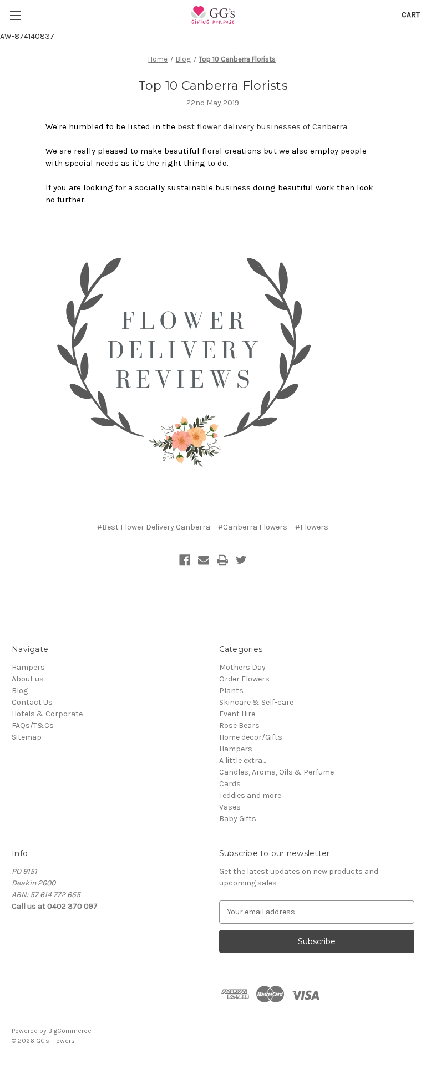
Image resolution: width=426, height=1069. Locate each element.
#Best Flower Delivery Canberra (153, 527)
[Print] (222, 560)
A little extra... (242, 760)
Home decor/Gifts (250, 737)
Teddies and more (250, 795)
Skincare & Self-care (256, 702)
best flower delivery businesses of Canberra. (263, 126)
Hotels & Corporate (47, 714)
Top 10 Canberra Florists (213, 85)
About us (28, 679)
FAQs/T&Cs (33, 725)
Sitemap (27, 737)
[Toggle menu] (15, 15)
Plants (231, 690)
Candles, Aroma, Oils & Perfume (276, 772)
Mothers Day (242, 667)
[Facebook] (184, 560)
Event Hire (237, 714)
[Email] (203, 560)
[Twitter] (241, 560)
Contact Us (32, 702)
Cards (230, 783)
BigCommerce (70, 1031)
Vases (230, 807)
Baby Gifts (237, 818)
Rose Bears (239, 725)
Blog (20, 690)
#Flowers (311, 527)
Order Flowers (244, 679)
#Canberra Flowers (252, 527)
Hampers (28, 667)
